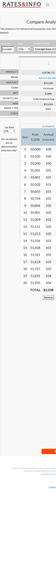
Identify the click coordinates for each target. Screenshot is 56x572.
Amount (6, 43)
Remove (48, 297)
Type (20, 43)
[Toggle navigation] (47, 5)
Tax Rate (9, 127)
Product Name (41, 43)
